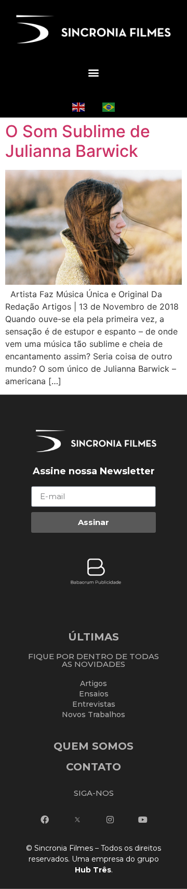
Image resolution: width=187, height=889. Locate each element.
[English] (78, 106)
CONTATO (93, 767)
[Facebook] (44, 819)
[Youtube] (142, 819)
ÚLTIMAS (93, 637)
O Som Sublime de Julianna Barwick (77, 141)
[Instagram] (110, 819)
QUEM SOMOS (93, 746)
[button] (93, 72)
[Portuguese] (109, 106)
